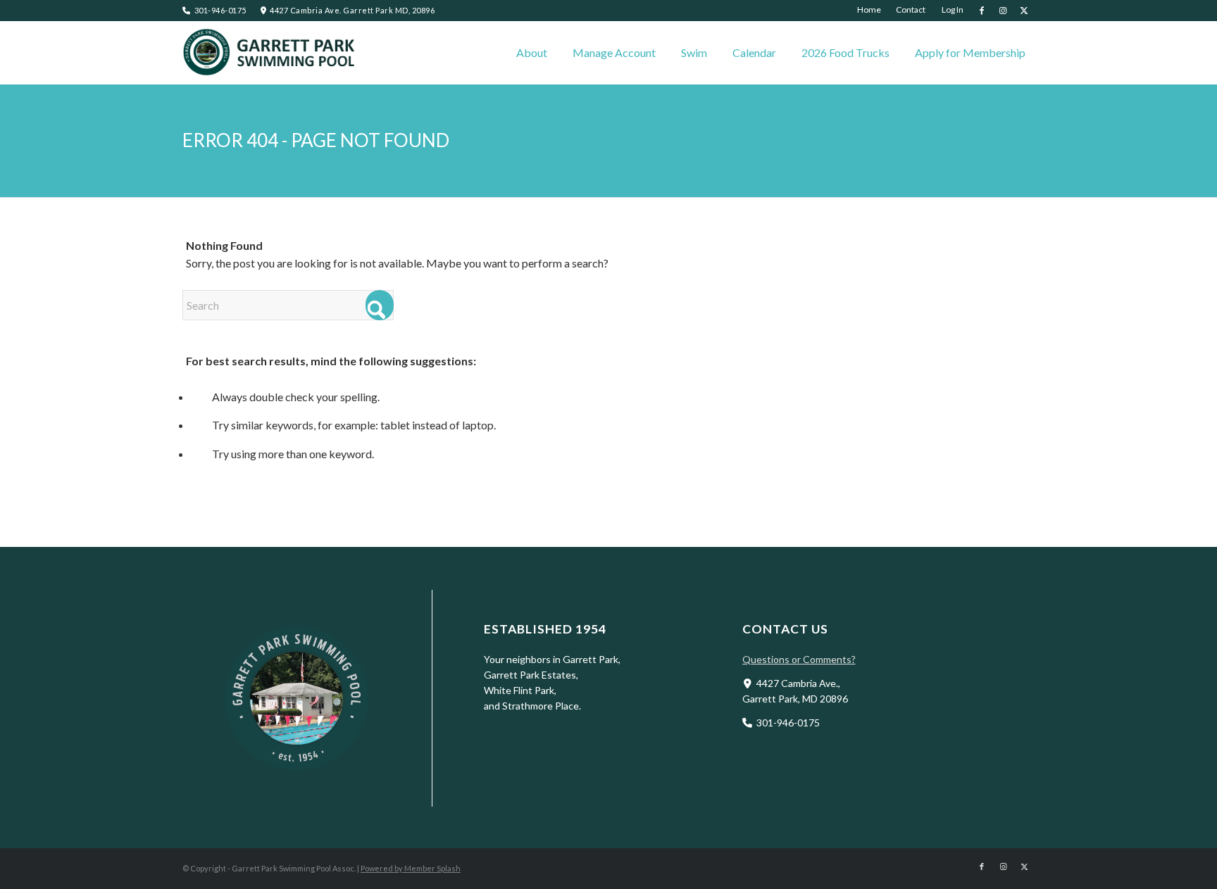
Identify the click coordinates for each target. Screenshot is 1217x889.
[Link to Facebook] (981, 10)
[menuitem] (869, 9)
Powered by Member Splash (411, 868)
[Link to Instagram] (1002, 10)
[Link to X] (1024, 10)
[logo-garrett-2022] (270, 52)
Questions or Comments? (799, 659)
